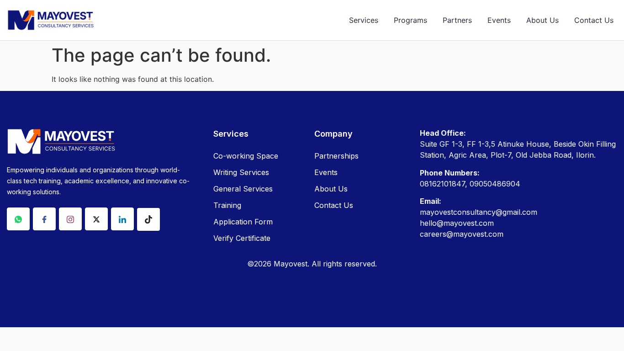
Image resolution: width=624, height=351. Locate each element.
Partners (457, 20)
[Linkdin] (122, 218)
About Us (542, 20)
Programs (410, 20)
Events (499, 20)
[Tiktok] (148, 219)
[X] (96, 218)
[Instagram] (70, 218)
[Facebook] (44, 218)
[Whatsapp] (18, 218)
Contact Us (593, 20)
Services (363, 20)
